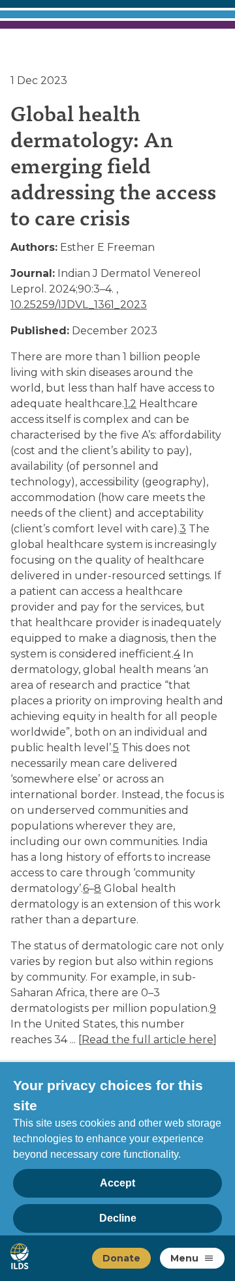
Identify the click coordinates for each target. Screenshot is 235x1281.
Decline (117, 1218)
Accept (117, 1182)
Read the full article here (147, 1039)
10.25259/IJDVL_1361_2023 (78, 304)
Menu (184, 1258)
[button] (209, 1258)
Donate (121, 1258)
